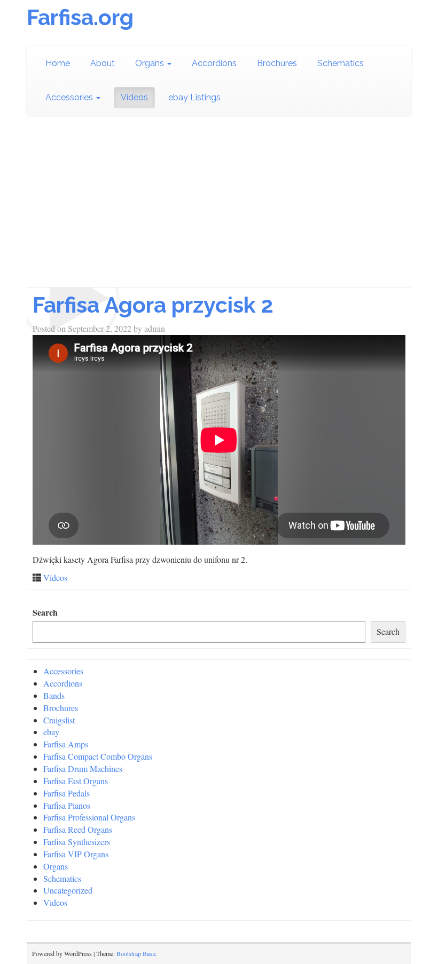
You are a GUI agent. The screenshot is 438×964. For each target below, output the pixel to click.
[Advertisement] (219, 207)
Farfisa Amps (65, 744)
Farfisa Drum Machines (82, 768)
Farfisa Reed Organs (77, 829)
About (102, 63)
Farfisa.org (80, 17)
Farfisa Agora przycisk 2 (153, 305)
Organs (150, 63)
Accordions (214, 63)
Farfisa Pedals (66, 793)
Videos (134, 97)
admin (154, 328)
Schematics (340, 63)
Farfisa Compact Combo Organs (97, 756)
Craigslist (59, 720)
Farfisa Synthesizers (76, 841)
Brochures (277, 63)
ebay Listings (194, 97)
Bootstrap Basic (136, 953)
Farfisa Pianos (66, 805)
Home (57, 63)
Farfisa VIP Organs (75, 853)
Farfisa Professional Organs (89, 817)
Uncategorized (67, 890)
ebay (51, 731)
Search (45, 612)
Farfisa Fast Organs (75, 780)
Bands (54, 695)
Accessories (70, 97)
